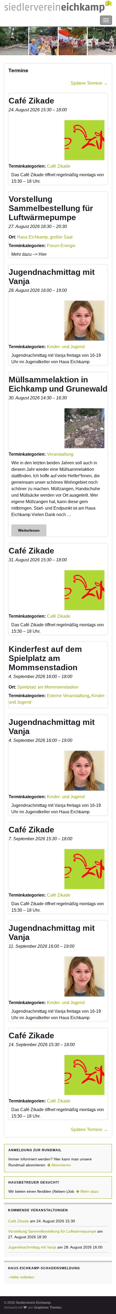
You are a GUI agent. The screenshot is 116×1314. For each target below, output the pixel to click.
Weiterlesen (29, 530)
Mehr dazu (89, 1191)
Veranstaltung (60, 454)
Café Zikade (58, 166)
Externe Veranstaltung (68, 695)
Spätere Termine (89, 83)
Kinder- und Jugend (66, 346)
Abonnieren (60, 1165)
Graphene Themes (48, 1307)
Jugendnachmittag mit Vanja (32, 1247)
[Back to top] (104, 1302)
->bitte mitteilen (21, 1277)
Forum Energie (61, 245)
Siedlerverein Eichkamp (27, 20)
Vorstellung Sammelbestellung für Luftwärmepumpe (52, 1231)
